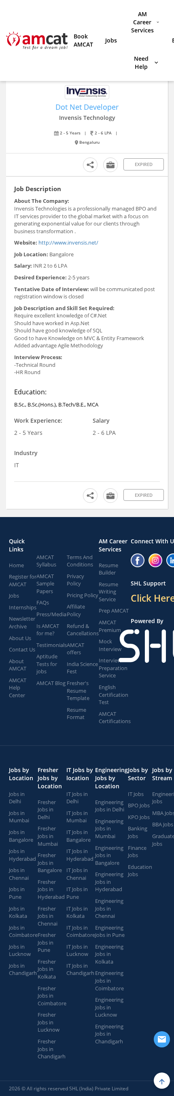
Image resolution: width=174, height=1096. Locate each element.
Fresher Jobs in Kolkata (47, 969)
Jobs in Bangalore (21, 835)
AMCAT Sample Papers (45, 583)
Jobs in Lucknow (20, 950)
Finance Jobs (137, 851)
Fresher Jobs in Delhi (47, 809)
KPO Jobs (139, 817)
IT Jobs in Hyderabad (79, 854)
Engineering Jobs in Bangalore (109, 855)
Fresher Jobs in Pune (47, 942)
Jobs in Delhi (17, 797)
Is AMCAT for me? (47, 629)
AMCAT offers (75, 648)
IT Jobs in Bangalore (78, 835)
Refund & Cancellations (83, 629)
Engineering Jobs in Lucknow (109, 1007)
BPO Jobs (139, 805)
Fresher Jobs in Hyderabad (51, 889)
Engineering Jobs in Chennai (109, 908)
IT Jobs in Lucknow (77, 950)
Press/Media (51, 614)
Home (16, 565)
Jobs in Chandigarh (23, 969)
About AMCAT (17, 665)
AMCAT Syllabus (46, 560)
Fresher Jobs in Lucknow (48, 1022)
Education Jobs (140, 870)
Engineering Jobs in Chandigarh (109, 1034)
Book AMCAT (83, 40)
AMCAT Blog (51, 683)
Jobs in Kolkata (18, 912)
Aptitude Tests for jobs (46, 664)
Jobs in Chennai (19, 873)
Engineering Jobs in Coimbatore (109, 980)
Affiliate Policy (76, 610)
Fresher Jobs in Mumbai (48, 836)
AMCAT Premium (110, 626)
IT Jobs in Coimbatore (80, 931)
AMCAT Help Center (17, 688)
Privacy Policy (75, 579)
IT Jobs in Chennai (77, 873)
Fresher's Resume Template (78, 690)
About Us (20, 638)
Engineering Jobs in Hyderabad (109, 881)
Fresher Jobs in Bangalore (50, 862)
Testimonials (51, 645)
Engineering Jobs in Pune (110, 931)
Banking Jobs (137, 832)
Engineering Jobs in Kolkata (109, 954)
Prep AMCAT (114, 610)
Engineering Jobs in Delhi (109, 805)
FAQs (42, 602)
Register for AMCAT (22, 580)
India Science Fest (82, 667)
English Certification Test (113, 694)
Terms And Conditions (80, 560)
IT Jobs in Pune (77, 892)
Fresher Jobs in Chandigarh (52, 1049)
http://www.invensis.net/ (67, 242)
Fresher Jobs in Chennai (47, 916)
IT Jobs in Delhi (77, 797)
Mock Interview (110, 645)
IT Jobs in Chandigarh (80, 969)
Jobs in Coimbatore (23, 931)
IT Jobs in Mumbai (77, 816)
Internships (22, 607)
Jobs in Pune (17, 892)
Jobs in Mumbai (19, 816)
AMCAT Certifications (115, 717)
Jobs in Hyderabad (22, 854)
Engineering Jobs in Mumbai (109, 828)
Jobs (111, 40)
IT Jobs (136, 794)
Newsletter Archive (22, 622)
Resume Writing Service (108, 592)
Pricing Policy (82, 595)
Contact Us (22, 649)
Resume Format (76, 713)
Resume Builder (108, 569)
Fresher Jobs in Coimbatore (52, 996)
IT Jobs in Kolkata (77, 912)
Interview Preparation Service (113, 668)
